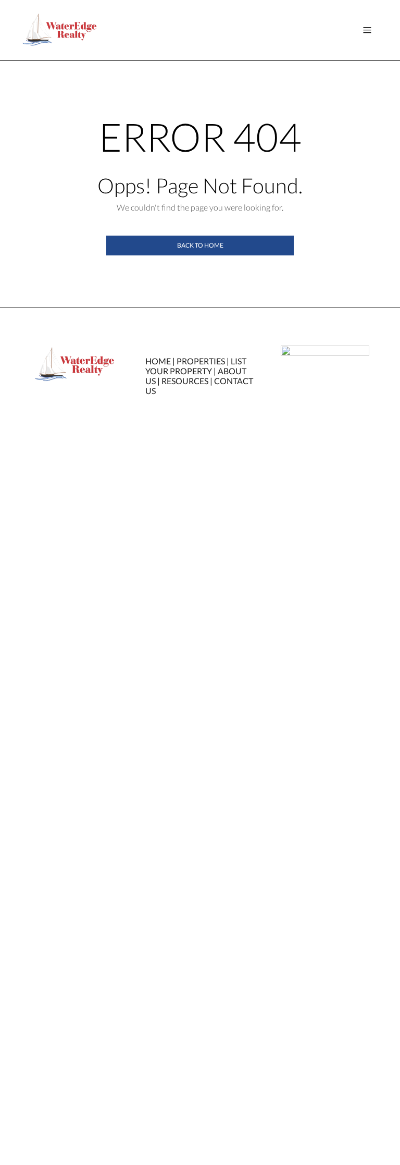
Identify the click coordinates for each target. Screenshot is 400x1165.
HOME (158, 361)
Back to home (200, 245)
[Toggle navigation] (367, 30)
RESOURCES (184, 381)
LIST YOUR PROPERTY (195, 366)
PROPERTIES (201, 361)
